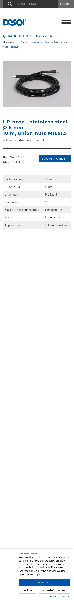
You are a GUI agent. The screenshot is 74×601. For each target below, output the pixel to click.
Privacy (54, 596)
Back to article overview (30, 36)
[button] (30, 4)
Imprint (65, 596)
